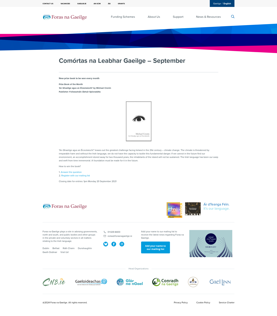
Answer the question (71, 172)
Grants (121, 4)
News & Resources (208, 17)
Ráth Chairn (69, 248)
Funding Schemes (123, 17)
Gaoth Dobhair (50, 252)
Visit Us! (64, 252)
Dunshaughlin (85, 248)
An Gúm (97, 4)
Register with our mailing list (75, 175)
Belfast (56, 248)
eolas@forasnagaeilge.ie (120, 236)
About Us (154, 17)
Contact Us (48, 4)
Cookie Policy (203, 302)
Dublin (46, 248)
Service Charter (226, 302)
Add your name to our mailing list (155, 247)
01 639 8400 (114, 232)
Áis (109, 4)
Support (178, 17)
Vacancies (65, 4)
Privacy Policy (181, 302)
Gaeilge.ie (81, 4)
